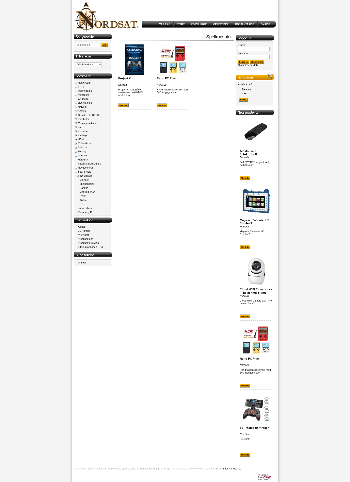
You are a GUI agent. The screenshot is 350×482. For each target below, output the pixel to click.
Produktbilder (85, 239)
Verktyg (82, 151)
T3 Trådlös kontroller (254, 427)
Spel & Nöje (84, 171)
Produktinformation (88, 243)
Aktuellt (82, 226)
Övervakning (85, 103)
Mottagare (83, 94)
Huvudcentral (85, 167)
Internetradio (85, 90)
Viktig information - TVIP (91, 247)
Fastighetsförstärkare (89, 163)
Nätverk (82, 107)
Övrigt (83, 196)
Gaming (84, 188)
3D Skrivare (86, 175)
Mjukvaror (83, 235)
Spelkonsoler (87, 184)
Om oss (82, 262)
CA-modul (83, 99)
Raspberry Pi (85, 212)
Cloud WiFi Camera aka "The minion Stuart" (256, 291)
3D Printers (84, 230)
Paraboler (83, 119)
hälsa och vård (86, 208)
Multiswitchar (85, 143)
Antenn (82, 111)
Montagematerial (87, 123)
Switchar (83, 147)
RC (81, 204)
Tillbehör (83, 155)
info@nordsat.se (232, 468)
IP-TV (81, 86)
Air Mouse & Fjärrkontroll (248, 152)
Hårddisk (83, 159)
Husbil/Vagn (84, 82)
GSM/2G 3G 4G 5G (88, 115)
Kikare (83, 200)
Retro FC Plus (166, 78)
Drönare (84, 179)
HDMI (81, 139)
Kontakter (83, 131)
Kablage (82, 135)
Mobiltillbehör (87, 192)
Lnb (80, 127)
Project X (124, 78)
